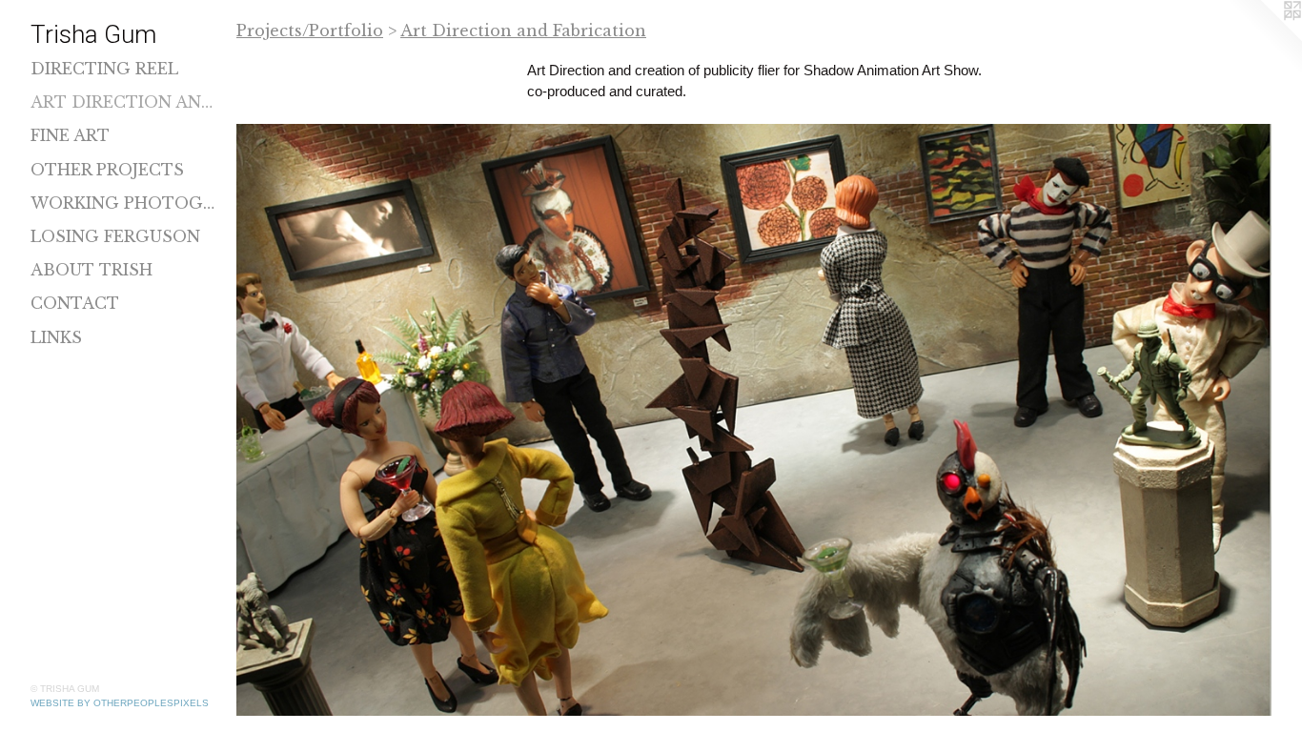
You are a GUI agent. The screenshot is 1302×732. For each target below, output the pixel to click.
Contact (75, 303)
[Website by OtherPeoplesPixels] (1264, 38)
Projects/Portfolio (309, 30)
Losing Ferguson (115, 236)
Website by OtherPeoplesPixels (120, 703)
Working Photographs (126, 203)
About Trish (92, 269)
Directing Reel (104, 68)
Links (56, 337)
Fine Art (70, 135)
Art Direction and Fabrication (126, 102)
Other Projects (107, 169)
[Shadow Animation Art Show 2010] (753, 420)
